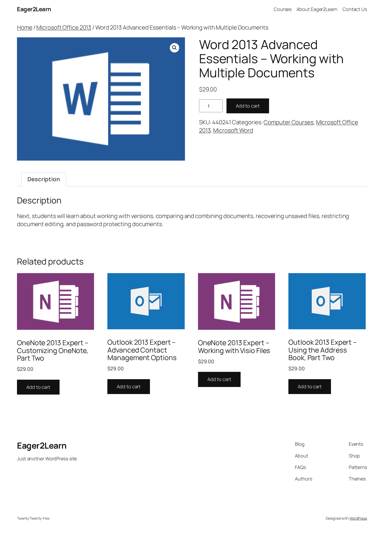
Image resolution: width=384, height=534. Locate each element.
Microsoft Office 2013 (63, 27)
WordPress (358, 518)
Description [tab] (43, 179)
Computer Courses (288, 122)
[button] (174, 47)
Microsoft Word (233, 130)
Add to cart (248, 106)
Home (24, 27)
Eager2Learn (34, 9)
